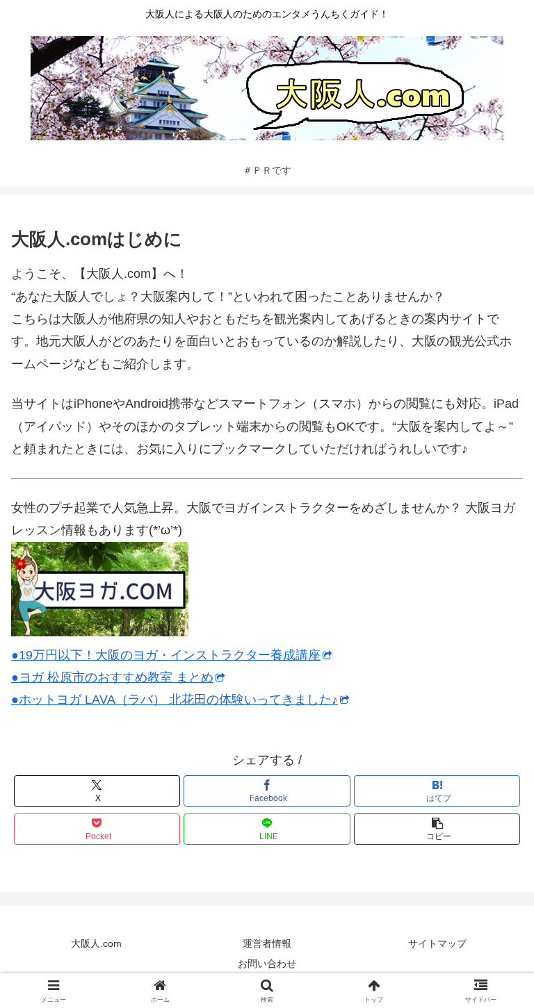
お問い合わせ (267, 963)
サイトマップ (437, 943)
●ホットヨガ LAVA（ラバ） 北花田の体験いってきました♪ (174, 700)
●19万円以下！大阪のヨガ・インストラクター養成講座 (166, 655)
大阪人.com (96, 943)
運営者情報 (267, 943)
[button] (437, 829)
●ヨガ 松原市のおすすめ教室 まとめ (112, 677)
